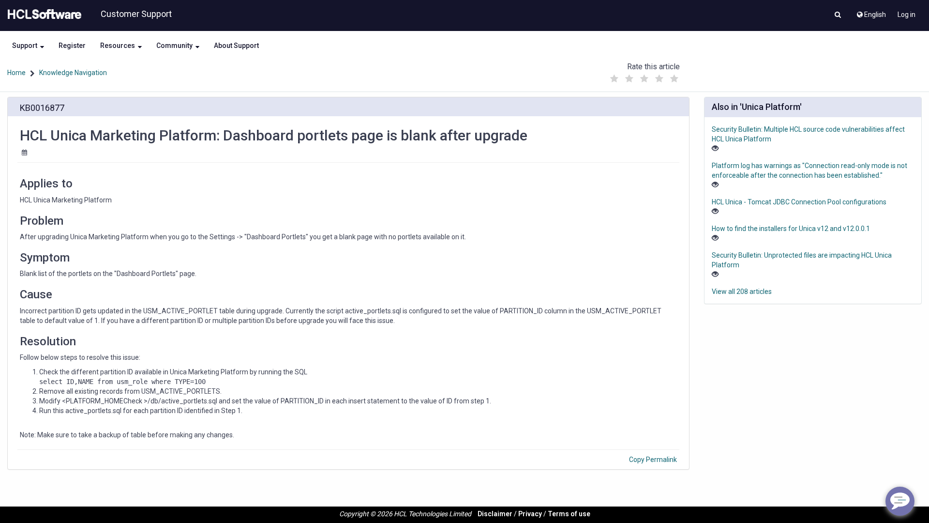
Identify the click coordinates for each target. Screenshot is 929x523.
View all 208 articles (742, 291)
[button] (838, 15)
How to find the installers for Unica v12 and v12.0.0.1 (791, 228)
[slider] (644, 76)
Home (16, 73)
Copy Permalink (653, 459)
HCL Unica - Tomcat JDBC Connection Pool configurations (799, 202)
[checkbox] (614, 79)
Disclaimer (495, 514)
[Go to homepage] (42, 14)
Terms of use (569, 514)
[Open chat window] (899, 501)
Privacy (530, 514)
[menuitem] (871, 12)
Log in (906, 14)
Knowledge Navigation (73, 73)
